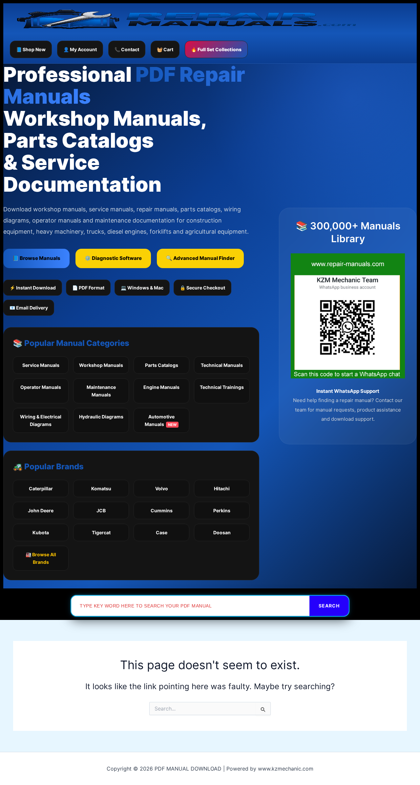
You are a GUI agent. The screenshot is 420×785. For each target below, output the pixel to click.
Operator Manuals (40, 387)
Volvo (161, 488)
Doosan (222, 532)
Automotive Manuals (161, 420)
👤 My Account (80, 49)
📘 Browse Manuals (36, 258)
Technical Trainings (222, 387)
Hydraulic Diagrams (101, 416)
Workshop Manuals (101, 365)
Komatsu (101, 488)
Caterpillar (41, 488)
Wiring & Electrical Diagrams (40, 420)
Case (161, 532)
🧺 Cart (165, 49)
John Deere (40, 510)
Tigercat (101, 532)
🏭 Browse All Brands (41, 558)
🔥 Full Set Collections (216, 49)
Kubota (40, 532)
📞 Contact (127, 49)
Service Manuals (40, 365)
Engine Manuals (161, 387)
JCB (101, 510)
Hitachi (222, 488)
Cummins (162, 510)
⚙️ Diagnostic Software (113, 258)
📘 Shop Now (31, 49)
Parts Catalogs (161, 365)
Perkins (221, 510)
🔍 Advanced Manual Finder (200, 258)
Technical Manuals (222, 365)
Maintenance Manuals (101, 390)
